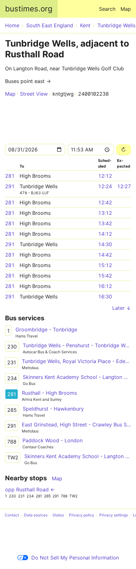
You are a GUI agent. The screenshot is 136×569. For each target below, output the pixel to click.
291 (10, 186)
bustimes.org (29, 8)
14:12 (105, 234)
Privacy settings (113, 515)
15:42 (105, 275)
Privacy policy (81, 515)
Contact (12, 515)
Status (58, 515)
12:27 (124, 186)
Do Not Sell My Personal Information (75, 557)
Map (126, 9)
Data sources (35, 515)
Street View (34, 94)
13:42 (105, 223)
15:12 (105, 265)
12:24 (105, 186)
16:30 (105, 296)
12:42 (105, 202)
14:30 (105, 244)
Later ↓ (121, 308)
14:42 (105, 255)
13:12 (105, 213)
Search (107, 9)
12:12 (105, 176)
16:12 (105, 286)
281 (10, 176)
